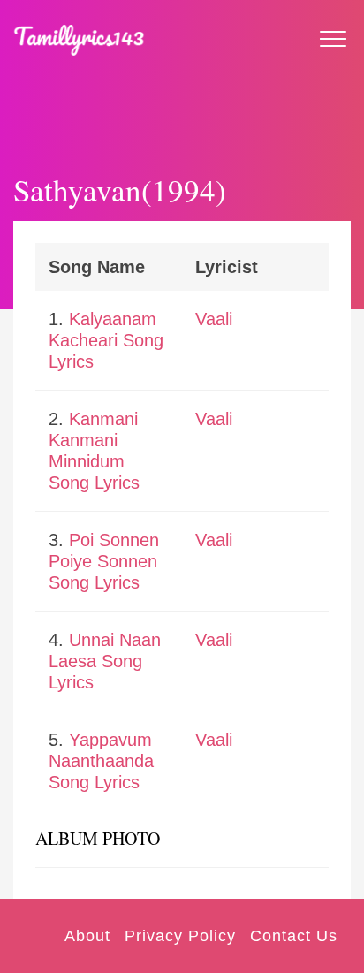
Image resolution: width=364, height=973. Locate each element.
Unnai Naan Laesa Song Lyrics (105, 661)
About (87, 936)
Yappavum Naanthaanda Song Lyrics (101, 761)
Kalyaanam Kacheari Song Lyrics (106, 340)
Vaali (213, 319)
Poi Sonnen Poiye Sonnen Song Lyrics (104, 561)
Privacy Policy (180, 936)
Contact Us (293, 936)
